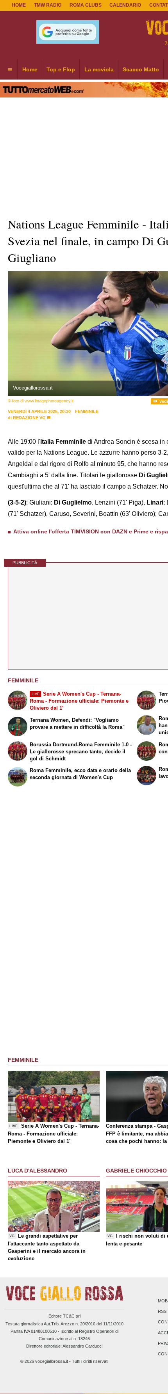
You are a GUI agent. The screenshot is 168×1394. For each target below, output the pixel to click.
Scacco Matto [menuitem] (141, 69)
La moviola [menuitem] (99, 69)
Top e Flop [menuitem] (60, 69)
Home (19, 5)
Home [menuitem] (30, 69)
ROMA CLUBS (86, 5)
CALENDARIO (125, 5)
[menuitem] (10, 70)
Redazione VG (29, 417)
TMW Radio (47, 5)
